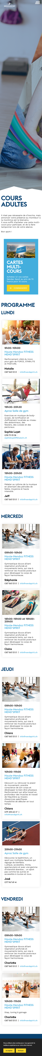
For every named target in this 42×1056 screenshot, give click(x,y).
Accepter (9, 1051)
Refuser (21, 1051)
